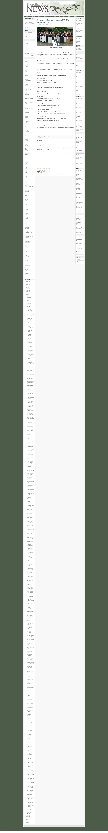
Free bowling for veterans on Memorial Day (29, 514)
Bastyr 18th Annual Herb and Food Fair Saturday (30, 798)
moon (26, 177)
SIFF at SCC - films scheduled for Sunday (30, 582)
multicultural (27, 178)
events (26, 122)
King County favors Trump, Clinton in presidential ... (30, 548)
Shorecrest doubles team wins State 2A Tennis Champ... (30, 428)
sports (26, 246)
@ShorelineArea (43, 172)
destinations (27, 111)
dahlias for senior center (29, 108)
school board (27, 228)
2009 (27, 822)
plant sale (26, 199)
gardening (26, 139)
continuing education (28, 104)
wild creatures (27, 273)
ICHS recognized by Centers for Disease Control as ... (30, 791)
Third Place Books (79, 150)
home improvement (28, 153)
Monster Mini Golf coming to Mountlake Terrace (79, 35)
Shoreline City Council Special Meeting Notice (30, 357)
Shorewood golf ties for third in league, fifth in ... (30, 612)
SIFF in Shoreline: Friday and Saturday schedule (30, 599)
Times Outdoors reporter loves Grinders (29, 325)
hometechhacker (27, 155)
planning (26, 196)
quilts (26, 210)
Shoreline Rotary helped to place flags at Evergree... (30, 349)
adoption (26, 66)
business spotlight (28, 80)
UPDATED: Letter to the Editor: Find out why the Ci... (30, 717)
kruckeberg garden (28, 168)
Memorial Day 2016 (30, 385)
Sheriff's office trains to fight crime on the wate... (30, 418)
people (26, 195)
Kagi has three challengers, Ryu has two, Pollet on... (30, 492)
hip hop (26, 148)
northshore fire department (29, 186)
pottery (26, 205)
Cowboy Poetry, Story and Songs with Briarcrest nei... (30, 372)
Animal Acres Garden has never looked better (30, 725)
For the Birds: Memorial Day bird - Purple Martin (30, 401)
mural (26, 180)
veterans (26, 269)
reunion (26, 219)
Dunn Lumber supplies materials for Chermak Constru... (30, 575)
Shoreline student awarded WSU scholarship (29, 655)
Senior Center (27, 65)
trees (25, 268)
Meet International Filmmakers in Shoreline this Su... (30, 445)
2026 (27, 281)
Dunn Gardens (27, 62)
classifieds (26, 97)
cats (25, 88)
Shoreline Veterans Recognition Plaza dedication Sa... (30, 753)
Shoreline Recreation (79, 86)
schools (41, 137)
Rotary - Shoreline (79, 120)
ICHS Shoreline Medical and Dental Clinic (79, 179)
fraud (25, 134)
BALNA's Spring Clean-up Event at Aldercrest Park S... (30, 757)
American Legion (79, 98)
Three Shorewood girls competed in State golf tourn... (30, 535)
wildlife (26, 275)
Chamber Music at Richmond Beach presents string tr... (30, 721)
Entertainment (33, 16)
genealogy (26, 140)
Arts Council (78, 101)
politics (26, 204)
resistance (26, 218)
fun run (26, 135)
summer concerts (28, 252)
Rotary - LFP (78, 112)
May (28, 307)
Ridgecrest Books (79, 145)
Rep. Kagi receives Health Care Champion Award (30, 544)
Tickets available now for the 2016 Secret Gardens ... (30, 388)
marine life (26, 173)
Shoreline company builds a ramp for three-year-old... (30, 361)
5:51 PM (45, 136)
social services (27, 242)
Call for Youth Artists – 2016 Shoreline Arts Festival (30, 559)
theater (26, 261)
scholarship (27, 227)
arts (25, 67)
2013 (27, 816)
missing (26, 176)
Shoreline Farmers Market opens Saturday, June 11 (30, 511)
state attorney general (28, 247)
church (26, 93)
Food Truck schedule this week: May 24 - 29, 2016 (30, 637)
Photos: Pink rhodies (30, 541)
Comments (79, 261)
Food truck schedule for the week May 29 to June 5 (30, 414)
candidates (26, 84)
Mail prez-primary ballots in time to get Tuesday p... (30, 644)
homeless (26, 154)
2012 (27, 818)
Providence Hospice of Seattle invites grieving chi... (30, 641)
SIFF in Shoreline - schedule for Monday (30, 478)
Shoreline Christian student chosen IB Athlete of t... (30, 733)
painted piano (27, 191)
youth (26, 277)
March (28, 809)
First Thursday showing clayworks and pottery (30, 397)
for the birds (27, 131)
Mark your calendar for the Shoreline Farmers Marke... (30, 376)
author (26, 70)
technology (26, 260)
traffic (26, 264)
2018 (27, 293)
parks (26, 194)
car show (26, 85)
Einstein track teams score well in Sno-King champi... (30, 462)
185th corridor (27, 60)
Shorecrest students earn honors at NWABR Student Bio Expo (53, 21)
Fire (59, 16)
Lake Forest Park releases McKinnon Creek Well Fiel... (30, 622)
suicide (26, 251)
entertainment (27, 120)
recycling (26, 217)
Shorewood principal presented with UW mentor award (30, 705)
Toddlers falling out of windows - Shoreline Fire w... (30, 365)
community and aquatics (29, 102)
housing (26, 157)
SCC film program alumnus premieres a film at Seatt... (30, 449)
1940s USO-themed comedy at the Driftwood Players (30, 567)
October (28, 300)
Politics (45, 16)
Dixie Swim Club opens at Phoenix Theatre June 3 (30, 729)
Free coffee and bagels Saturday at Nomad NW (30, 496)
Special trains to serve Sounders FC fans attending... (30, 765)
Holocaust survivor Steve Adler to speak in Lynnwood (30, 761)
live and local (27, 172)
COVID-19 (26, 61)
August (28, 303)
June (28, 306)
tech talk (26, 259)
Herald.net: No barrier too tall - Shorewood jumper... (30, 441)
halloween (26, 145)
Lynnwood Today (79, 243)
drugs (26, 113)
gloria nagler (27, 141)
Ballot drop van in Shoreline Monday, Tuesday (30, 694)
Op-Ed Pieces (78, 68)
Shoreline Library (79, 147)
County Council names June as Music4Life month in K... (30, 663)
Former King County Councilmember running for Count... (30, 310)
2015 (27, 813)
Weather (75, 16)
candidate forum (27, 83)
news (26, 185)
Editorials (77, 65)
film (25, 125)
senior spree (27, 231)
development (27, 112)
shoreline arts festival (28, 232)
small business (27, 241)
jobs (25, 164)
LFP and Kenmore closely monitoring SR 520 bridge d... (30, 588)
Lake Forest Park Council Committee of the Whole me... (30, 774)
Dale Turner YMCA (79, 107)
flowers (26, 127)
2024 (27, 284)
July (27, 304)
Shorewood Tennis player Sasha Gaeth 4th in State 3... (30, 432)
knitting (26, 167)
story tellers (27, 250)
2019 (27, 291)
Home (27, 16)
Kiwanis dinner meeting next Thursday (29, 741)
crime (26, 107)
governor (26, 143)
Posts (79, 259)
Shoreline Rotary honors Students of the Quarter (30, 552)
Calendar (77, 54)
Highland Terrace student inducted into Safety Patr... (30, 595)
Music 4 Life (78, 110)
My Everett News (79, 245)
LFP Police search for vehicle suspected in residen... (30, 531)
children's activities (28, 89)
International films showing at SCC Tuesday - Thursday (30, 353)
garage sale (27, 136)
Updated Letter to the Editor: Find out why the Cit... (30, 649)
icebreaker (26, 159)
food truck (26, 130)
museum (26, 181)
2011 (27, 819)
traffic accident (27, 265)
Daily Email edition (40, 173)
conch (26, 103)
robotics (26, 222)
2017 (27, 294)
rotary (26, 223)
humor (26, 158)
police (26, 203)
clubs (26, 99)
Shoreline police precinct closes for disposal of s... (30, 341)
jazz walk (26, 163)
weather (26, 270)
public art (26, 209)
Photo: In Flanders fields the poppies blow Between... (30, 345)
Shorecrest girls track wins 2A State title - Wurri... (30, 382)
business (26, 79)
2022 (27, 287)
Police (55, 16)
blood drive (26, 75)
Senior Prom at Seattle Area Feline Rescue (30, 606)
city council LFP (27, 95)
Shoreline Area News (45, 171)
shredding (26, 238)
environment (27, 121)
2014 (27, 815)
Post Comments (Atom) (46, 168)
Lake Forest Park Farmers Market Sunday (30, 500)
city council (27, 94)
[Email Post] (48, 136)
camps (26, 81)
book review (27, 76)
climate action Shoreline (29, 98)
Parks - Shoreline (79, 163)
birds (25, 74)
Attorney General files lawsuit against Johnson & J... (30, 571)
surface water (27, 256)
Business (39, 16)
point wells (26, 201)
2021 (27, 288)
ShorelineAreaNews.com (42, 170)
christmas (26, 90)
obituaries (26, 187)
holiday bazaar (27, 150)
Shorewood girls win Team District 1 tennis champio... (30, 659)
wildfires (26, 274)
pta (25, 208)
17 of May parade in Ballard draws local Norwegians (30, 805)
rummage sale (27, 224)
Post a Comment (40, 141)
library (26, 171)
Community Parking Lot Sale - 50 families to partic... (30, 563)
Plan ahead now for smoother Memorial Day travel (30, 782)
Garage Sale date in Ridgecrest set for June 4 (30, 485)
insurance (26, 162)
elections (26, 117)
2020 (27, 290)
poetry (26, 200)
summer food (27, 254)
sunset (26, 255)
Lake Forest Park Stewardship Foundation (79, 116)
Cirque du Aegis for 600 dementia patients (30, 458)
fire (25, 126)
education (26, 116)
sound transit (27, 245)
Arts (50, 16)
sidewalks (26, 240)
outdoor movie (27, 190)
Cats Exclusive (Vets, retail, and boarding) (79, 223)
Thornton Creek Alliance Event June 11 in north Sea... (30, 701)
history (26, 149)
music (26, 182)
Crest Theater (78, 72)
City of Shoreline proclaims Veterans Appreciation (30, 778)
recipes (26, 214)
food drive (26, 129)
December (28, 297)
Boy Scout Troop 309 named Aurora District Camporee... (30, 474)
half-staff (26, 144)
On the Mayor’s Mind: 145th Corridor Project (30, 685)
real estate (26, 213)
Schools (69, 16)
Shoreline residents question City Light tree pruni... (30, 539)
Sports (64, 16)
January (28, 812)
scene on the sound (28, 226)
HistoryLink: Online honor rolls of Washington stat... (30, 526)
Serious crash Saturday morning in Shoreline (30, 410)
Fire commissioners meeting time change (30, 737)
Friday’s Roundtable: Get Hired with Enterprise (30, 334)
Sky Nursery (78, 166)
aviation (26, 71)
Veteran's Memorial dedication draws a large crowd (30, 681)
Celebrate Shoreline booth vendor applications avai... (30, 504)
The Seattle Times (79, 248)
